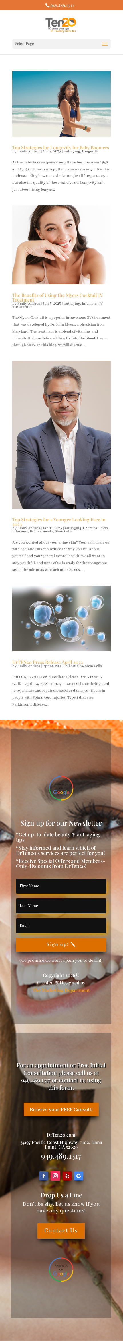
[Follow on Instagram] (55, 1176)
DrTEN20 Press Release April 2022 (47, 662)
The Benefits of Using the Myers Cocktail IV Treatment (57, 297)
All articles (74, 666)
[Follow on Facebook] (43, 1175)
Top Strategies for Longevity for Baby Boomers (60, 147)
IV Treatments (41, 531)
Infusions (90, 303)
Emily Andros (28, 151)
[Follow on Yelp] (67, 1175)
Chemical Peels (95, 528)
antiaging (72, 151)
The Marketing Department (61, 990)
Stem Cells (63, 531)
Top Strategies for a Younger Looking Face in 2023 (59, 522)
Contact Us (61, 1230)
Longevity (90, 151)
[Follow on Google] (78, 1175)
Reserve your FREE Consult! (61, 1109)
